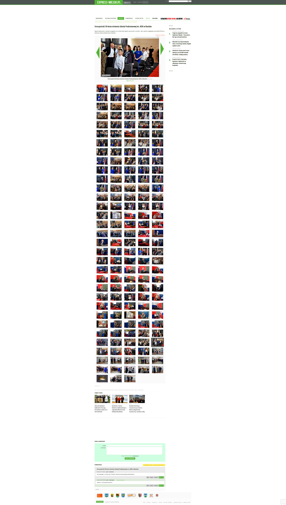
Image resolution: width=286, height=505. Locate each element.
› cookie (166, 1)
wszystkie (139, 2)
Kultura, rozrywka (110, 18)
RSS (144, 502)
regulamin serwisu (177, 502)
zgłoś (148, 477)
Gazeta (148, 18)
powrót (97, 489)
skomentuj (161, 477)
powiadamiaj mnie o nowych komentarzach (154, 465)
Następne (162, 49)
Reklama (155, 18)
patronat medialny (167, 502)
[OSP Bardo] (156, 496)
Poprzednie (98, 52)
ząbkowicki (145, 2)
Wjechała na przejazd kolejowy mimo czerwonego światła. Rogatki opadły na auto (181, 44)
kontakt (160, 502)
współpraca (154, 502)
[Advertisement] (130, 429)
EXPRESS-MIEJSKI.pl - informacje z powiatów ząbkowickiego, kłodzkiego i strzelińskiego (109, 2)
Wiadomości (99, 18)
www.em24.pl (127, 2)
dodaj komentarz (130, 458)
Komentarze (129, 18)
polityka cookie (186, 502)
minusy (156, 477)
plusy (151, 477)
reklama (148, 502)
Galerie (121, 18)
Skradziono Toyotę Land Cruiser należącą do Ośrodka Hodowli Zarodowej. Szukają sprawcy (180, 52)
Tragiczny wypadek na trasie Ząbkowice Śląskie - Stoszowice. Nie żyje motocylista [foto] (181, 35)
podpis (104, 445)
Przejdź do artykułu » (160, 35)
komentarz (103, 447)
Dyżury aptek (139, 18)
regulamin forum (136, 455)
